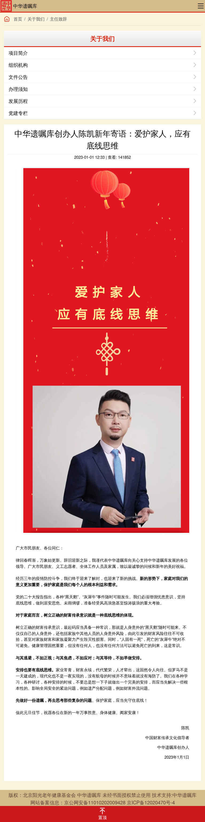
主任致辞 (58, 19)
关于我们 (36, 19)
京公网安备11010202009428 (94, 802)
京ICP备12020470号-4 (151, 802)
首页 (18, 19)
